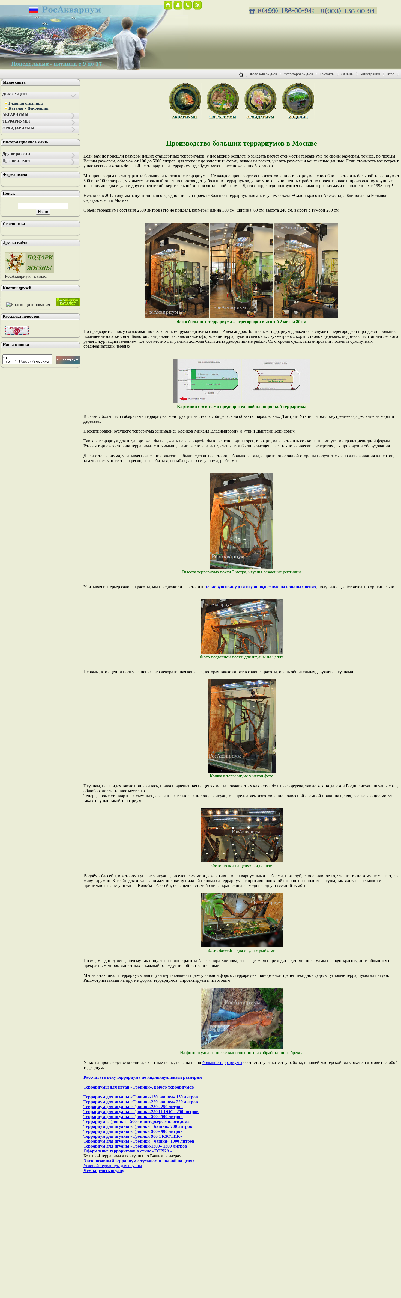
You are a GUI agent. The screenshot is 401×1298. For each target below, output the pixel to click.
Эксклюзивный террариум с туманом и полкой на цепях (139, 1160)
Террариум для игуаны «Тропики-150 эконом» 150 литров (140, 1097)
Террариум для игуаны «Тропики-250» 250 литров (133, 1106)
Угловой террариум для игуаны (112, 1165)
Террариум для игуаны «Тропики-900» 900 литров (133, 1131)
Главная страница (25, 103)
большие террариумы (222, 1062)
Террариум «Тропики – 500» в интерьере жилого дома (136, 1121)
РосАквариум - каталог (26, 276)
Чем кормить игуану (103, 1170)
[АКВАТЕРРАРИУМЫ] (298, 118)
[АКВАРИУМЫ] (185, 118)
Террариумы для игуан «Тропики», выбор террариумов (138, 1087)
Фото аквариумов (263, 74)
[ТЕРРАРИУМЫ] (223, 118)
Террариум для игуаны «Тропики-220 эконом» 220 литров (140, 1101)
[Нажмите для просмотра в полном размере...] (177, 316)
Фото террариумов (298, 74)
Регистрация (370, 74)
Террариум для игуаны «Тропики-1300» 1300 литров (135, 1146)
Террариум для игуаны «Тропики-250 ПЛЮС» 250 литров (141, 1111)
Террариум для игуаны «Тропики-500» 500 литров (133, 1116)
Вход (390, 74)
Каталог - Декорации (28, 108)
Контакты (327, 74)
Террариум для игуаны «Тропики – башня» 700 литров (137, 1126)
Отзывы (347, 74)
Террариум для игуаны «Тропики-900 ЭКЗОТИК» (132, 1136)
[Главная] (243, 78)
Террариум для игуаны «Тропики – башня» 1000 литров (138, 1141)
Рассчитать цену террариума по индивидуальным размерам (142, 1077)
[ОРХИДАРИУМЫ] (260, 118)
